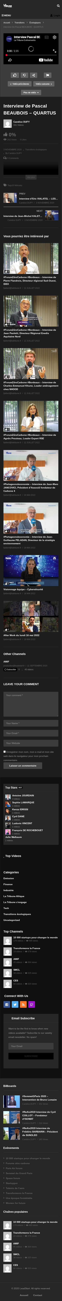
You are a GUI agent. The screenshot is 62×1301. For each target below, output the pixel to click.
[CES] (7, 984)
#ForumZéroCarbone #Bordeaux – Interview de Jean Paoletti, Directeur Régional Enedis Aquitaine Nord (29, 333)
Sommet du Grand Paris (19, 1173)
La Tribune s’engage (15, 902)
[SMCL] (7, 973)
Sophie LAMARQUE (23, 802)
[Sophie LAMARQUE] (8, 804)
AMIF (6, 661)
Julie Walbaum (13, 837)
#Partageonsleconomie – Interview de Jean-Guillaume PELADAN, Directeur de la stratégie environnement (29, 540)
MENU (7, 15)
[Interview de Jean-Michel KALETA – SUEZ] (30, 219)
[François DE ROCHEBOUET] (8, 832)
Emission (8, 878)
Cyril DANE (18, 816)
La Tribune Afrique (13, 896)
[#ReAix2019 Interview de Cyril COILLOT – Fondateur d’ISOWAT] (11, 1117)
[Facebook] (6, 1004)
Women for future (15, 1203)
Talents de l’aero (15, 1188)
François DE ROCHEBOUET (27, 830)
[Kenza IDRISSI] (8, 811)
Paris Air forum (14, 1168)
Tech (6, 908)
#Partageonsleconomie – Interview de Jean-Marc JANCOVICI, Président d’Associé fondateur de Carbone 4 (30, 487)
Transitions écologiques (36, 149)
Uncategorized (11, 920)
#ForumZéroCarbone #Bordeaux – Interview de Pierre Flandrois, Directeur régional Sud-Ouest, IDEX (29, 280)
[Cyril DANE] (8, 818)
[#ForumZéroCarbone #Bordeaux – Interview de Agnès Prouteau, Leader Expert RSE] (30, 416)
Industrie (8, 890)
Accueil (24, 1295)
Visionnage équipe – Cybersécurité (23, 589)
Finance (8, 884)
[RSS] (23, 1004)
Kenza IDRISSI (20, 809)
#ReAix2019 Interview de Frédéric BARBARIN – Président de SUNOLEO (40, 1131)
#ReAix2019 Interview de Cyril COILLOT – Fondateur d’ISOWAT (39, 1115)
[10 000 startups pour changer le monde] (7, 941)
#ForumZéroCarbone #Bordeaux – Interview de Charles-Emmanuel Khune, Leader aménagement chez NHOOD (30, 386)
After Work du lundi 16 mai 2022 (21, 635)
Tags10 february (15, 185)
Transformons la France (26, 948)
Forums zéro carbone (18, 1163)
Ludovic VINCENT (22, 823)
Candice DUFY (21, 121)
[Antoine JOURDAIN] (8, 797)
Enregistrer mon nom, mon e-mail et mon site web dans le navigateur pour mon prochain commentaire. (28, 756)
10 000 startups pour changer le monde (35, 937)
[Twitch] (31, 1004)
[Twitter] (15, 1004)
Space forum (13, 1178)
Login (56, 15)
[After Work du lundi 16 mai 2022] (30, 616)
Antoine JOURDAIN (23, 795)
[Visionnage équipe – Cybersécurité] (30, 570)
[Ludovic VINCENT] (8, 825)
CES (15, 980)
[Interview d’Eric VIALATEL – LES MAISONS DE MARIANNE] (30, 201)
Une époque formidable (19, 1198)
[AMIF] (7, 962)
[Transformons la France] (7, 951)
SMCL (16, 969)
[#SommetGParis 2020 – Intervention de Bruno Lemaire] (11, 1101)
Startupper (12, 1183)
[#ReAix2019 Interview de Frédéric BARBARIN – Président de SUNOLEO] (11, 1133)
